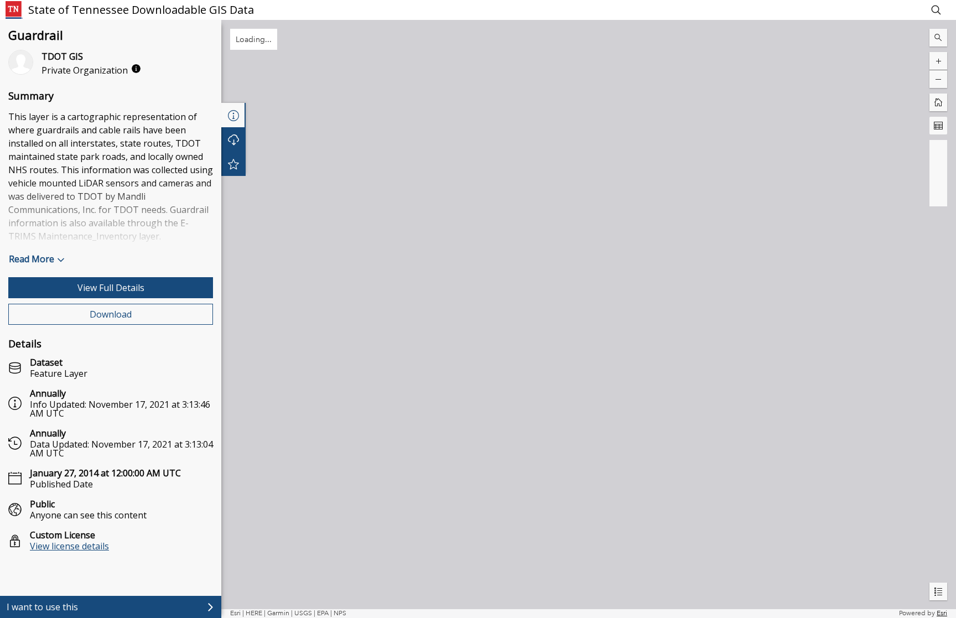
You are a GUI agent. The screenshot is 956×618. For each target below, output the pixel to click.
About (233, 115)
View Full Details (110, 288)
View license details (69, 546)
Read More (31, 259)
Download (111, 314)
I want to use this (42, 607)
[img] (136, 68)
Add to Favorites (233, 164)
